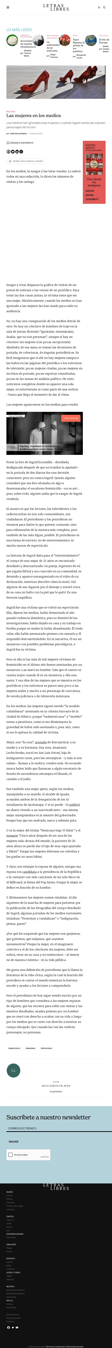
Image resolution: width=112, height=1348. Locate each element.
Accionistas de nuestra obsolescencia (28, 43)
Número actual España (15, 1293)
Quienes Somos (12, 1314)
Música (9, 1227)
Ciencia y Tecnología (26, 36)
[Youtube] (17, 1327)
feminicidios (14, 1048)
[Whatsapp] (21, 151)
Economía (10, 1202)
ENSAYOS (10, 1258)
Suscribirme (11, 1307)
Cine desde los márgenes (94, 182)
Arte (75, 35)
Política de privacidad (74, 1346)
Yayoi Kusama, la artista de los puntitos (79, 45)
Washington (53, 38)
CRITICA (10, 1216)
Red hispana (53, 35)
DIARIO (9, 1192)
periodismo (46, 1048)
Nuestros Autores (13, 1318)
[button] (9, 7)
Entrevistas (11, 1237)
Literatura (10, 1209)
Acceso (9, 1304)
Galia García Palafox (56, 1086)
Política (103, 35)
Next (101, 172)
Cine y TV (10, 1220)
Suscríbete (92, 199)
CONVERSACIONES (14, 1234)
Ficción (9, 1251)
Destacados (11, 1297)
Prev (86, 172)
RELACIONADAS (28, 1101)
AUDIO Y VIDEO (13, 1272)
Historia (9, 1262)
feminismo (31, 1048)
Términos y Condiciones (55, 1346)
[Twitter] (13, 151)
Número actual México (15, 1290)
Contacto (10, 1321)
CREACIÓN (11, 1244)
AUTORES (78, 1101)
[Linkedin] (17, 151)
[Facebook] (8, 151)
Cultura (9, 1195)
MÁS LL (9, 1300)
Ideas (8, 1265)
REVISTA (10, 1286)
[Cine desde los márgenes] (94, 165)
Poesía (9, 1248)
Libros (8, 1223)
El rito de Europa (104, 41)
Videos (9, 1276)
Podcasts (10, 1279)
